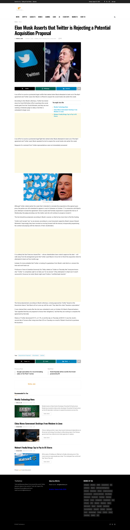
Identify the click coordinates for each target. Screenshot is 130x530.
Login (114, 1)
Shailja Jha (19, 403)
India (92, 500)
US (98, 515)
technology (92, 512)
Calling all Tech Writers (27, 1)
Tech (40, 38)
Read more (47, 414)
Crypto (24, 17)
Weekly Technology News (61, 107)
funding (102, 497)
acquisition (105, 485)
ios (113, 500)
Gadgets (32, 17)
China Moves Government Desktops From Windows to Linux (65, 110)
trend (110, 512)
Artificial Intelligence (103, 488)
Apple (92, 488)
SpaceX (96, 509)
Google (86, 500)
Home (16, 22)
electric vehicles (98, 494)
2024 (98, 485)
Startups (66, 17)
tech (85, 512)
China (99, 491)
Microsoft (87, 506)
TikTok (105, 512)
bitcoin (86, 491)
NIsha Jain (19, 38)
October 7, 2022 (29, 38)
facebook (94, 497)
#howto (93, 485)
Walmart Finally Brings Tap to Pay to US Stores (65, 115)
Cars (54, 17)
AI (59, 17)
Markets (75, 17)
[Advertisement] (48, 132)
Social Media (88, 509)
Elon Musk (35, 355)
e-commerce (88, 494)
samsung (106, 506)
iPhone (86, 503)
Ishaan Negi (19, 427)
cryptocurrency (107, 491)
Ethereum (87, 497)
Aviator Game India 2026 (57, 489)
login (20, 470)
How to (82, 17)
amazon (86, 488)
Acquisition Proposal (25, 355)
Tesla (99, 512)
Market (97, 503)
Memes (40, 17)
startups (109, 509)
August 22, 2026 (28, 403)
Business (93, 491)
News (17, 17)
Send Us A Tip (18, 1)
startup (103, 509)
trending (86, 515)
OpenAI (99, 506)
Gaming (47, 17)
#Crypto (86, 485)
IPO (92, 503)
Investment (107, 500)
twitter (42, 355)
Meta (109, 503)
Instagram (99, 500)
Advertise (35, 1)
